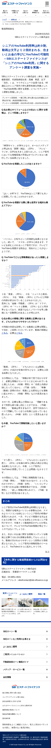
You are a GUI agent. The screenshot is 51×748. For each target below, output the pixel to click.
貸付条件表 (6, 718)
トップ (4, 19)
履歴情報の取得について (11, 710)
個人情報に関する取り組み (11, 693)
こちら (5, 333)
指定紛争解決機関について (11, 714)
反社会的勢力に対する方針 (11, 701)
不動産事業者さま (35, 11)
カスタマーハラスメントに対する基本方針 (17, 705)
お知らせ (14, 19)
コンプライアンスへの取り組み (13, 697)
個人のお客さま (5, 11)
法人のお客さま (25, 11)
